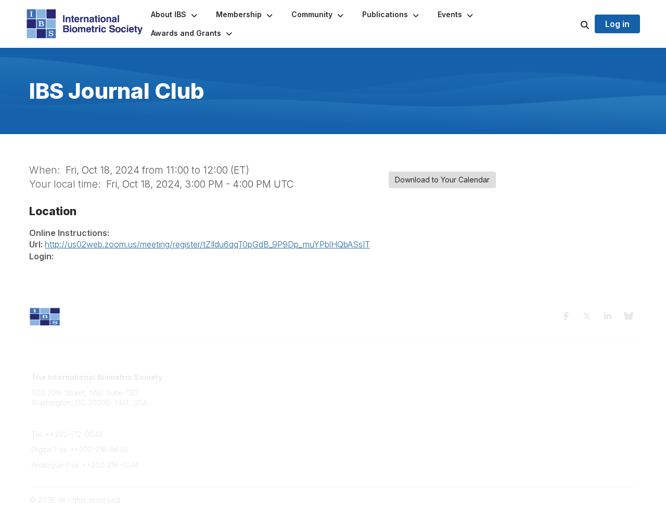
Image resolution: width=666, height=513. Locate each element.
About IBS (202, 387)
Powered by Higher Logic (592, 499)
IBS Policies (205, 428)
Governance (514, 387)
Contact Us (204, 397)
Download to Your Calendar (442, 179)
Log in (617, 24)
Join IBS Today (211, 377)
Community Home (369, 377)
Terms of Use (516, 377)
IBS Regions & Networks (380, 387)
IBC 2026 (354, 397)
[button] (175, 14)
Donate (197, 417)
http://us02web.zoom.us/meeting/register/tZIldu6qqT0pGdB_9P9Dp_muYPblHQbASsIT (207, 244)
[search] (572, 24)
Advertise (201, 407)
